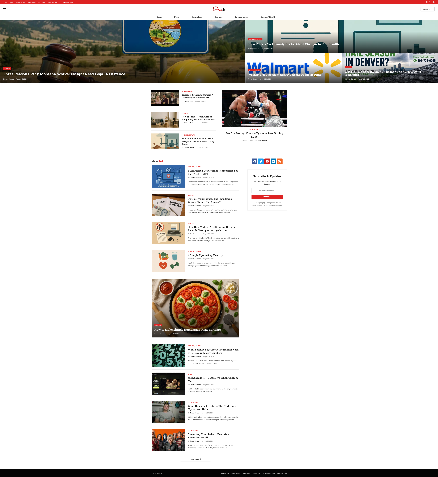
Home (159, 17)
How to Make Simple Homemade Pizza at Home (187, 330)
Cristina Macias (8, 79)
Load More (194, 459)
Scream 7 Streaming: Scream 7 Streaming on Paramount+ (197, 96)
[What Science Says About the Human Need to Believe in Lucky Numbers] (168, 355)
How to (348, 67)
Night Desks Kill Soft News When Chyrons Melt (213, 379)
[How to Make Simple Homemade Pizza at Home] (195, 308)
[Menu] (4, 9)
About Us (41, 2)
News (176, 17)
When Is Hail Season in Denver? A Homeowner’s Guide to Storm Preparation (383, 73)
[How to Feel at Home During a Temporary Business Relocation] (165, 120)
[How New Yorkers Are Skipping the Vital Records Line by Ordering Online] (168, 233)
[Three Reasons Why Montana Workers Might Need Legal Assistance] (122, 51)
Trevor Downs (253, 79)
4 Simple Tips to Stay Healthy (205, 255)
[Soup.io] (219, 9)
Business (219, 17)
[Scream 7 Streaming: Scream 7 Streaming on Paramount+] (165, 98)
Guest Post (31, 2)
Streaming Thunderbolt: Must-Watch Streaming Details (209, 436)
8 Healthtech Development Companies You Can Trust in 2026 (213, 172)
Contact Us (9, 2)
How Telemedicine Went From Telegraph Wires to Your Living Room (198, 141)
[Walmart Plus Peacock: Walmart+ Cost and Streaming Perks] (293, 68)
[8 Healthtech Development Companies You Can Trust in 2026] (168, 176)
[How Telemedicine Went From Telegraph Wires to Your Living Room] (165, 141)
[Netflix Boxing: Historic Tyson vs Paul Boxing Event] (254, 108)
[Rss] (280, 161)
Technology (197, 17)
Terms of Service (54, 2)
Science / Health (268, 17)
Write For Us (20, 2)
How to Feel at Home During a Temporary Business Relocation (198, 118)
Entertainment (241, 17)
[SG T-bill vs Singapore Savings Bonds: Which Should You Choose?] (168, 205)
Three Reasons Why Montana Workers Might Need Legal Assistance (64, 74)
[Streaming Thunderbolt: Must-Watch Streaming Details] (168, 440)
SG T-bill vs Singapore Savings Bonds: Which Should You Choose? (210, 200)
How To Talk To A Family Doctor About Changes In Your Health (293, 44)
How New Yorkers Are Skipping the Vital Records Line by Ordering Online (212, 228)
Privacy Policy (68, 2)
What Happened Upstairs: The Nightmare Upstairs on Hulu (212, 407)
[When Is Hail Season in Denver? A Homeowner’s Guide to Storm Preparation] (390, 68)
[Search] (434, 2)
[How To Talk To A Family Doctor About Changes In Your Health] (341, 36)
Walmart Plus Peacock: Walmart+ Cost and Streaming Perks (284, 74)
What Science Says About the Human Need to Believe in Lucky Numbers (213, 351)
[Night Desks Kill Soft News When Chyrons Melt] (168, 384)
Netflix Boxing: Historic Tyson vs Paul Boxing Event (254, 135)
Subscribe (428, 9)
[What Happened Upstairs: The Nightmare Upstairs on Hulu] (168, 412)
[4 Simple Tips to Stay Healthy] (168, 261)
